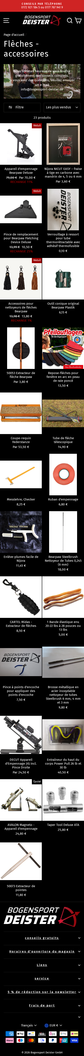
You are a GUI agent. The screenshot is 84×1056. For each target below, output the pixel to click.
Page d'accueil (14, 35)
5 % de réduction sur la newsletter (42, 992)
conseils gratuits (42, 938)
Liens (42, 965)
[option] (42, 6)
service (42, 978)
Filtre (19, 107)
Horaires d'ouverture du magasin (42, 951)
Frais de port (42, 1005)
